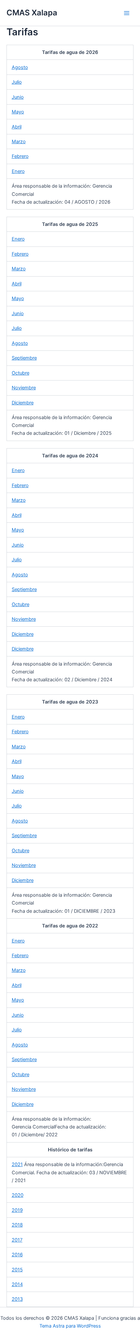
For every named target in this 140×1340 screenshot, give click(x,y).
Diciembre (23, 403)
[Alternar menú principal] (126, 13)
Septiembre (24, 358)
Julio (17, 82)
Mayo (18, 112)
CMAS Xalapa (32, 12)
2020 (17, 1195)
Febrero (20, 156)
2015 (17, 1270)
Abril (16, 127)
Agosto (20, 67)
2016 (17, 1255)
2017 (17, 1240)
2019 (17, 1210)
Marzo (19, 141)
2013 (17, 1299)
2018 (17, 1225)
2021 (17, 1164)
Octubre (20, 373)
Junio (18, 97)
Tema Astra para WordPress (70, 1326)
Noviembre (24, 388)
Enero (18, 171)
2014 (17, 1284)
